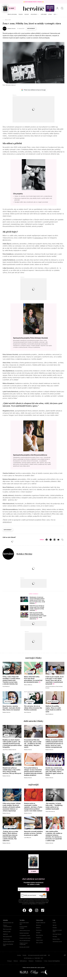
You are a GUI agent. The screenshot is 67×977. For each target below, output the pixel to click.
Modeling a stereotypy (54, 763)
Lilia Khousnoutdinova (51, 686)
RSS (49, 955)
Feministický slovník (57, 941)
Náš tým (54, 925)
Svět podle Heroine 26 (50, 7)
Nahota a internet (10, 826)
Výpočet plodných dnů (8, 922)
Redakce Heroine (24, 554)
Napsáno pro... (30, 826)
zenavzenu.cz (38, 238)
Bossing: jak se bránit (24, 947)
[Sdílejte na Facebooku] (47, 539)
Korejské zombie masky (25, 938)
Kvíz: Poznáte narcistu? (25, 940)
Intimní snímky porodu (25, 930)
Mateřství (38, 927)
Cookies (19, 955)
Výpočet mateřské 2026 (8, 941)
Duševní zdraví (39, 940)
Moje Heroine (8, 701)
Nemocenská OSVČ (7, 936)
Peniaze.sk (31, 961)
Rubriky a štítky (56, 939)
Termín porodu (6, 939)
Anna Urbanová (27, 712)
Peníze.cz (16, 961)
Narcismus (38, 925)
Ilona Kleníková (6, 686)
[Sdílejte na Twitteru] (51, 539)
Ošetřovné (5, 934)
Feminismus (39, 930)
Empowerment (31, 28)
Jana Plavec (5, 749)
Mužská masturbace (24, 933)
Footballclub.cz (38, 961)
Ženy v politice (39, 942)
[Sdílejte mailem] (58, 539)
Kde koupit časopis (57, 934)
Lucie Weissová (27, 837)
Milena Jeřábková (28, 684)
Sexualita (38, 932)
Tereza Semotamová (50, 811)
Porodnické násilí (52, 735)
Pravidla (24, 955)
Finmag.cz (9, 961)
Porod (6, 735)
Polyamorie (38, 937)
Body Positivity (30, 763)
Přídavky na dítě (6, 931)
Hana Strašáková (49, 714)
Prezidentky (51, 672)
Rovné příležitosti (53, 701)
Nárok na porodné (7, 929)
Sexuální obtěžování (40, 922)
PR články (55, 936)
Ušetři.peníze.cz (23, 961)
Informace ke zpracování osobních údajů (37, 955)
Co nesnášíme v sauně (25, 935)
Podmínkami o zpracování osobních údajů (38, 902)
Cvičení (7, 672)
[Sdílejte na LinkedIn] (54, 539)
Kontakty (55, 927)
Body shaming (39, 935)
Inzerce (54, 922)
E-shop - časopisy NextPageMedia (52, 961)
